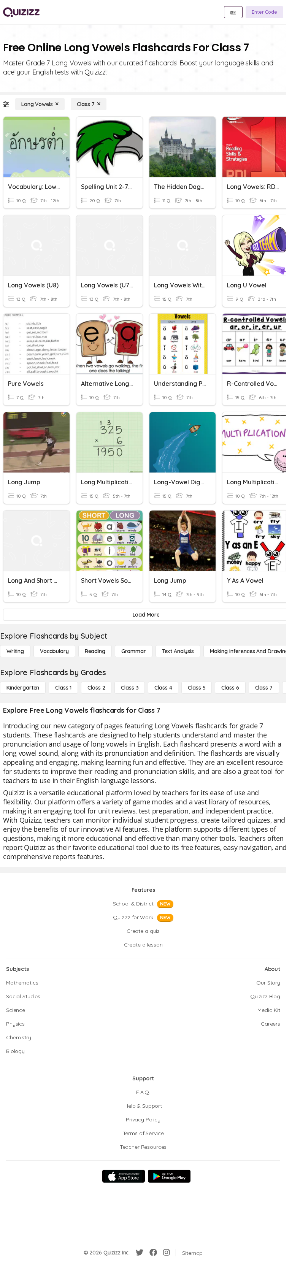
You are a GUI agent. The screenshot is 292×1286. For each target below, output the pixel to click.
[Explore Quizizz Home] (21, 12)
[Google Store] (169, 1176)
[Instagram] (166, 1252)
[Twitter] (139, 1252)
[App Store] (123, 1176)
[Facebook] (153, 1252)
